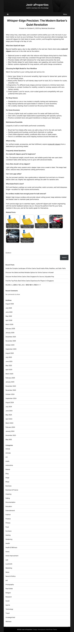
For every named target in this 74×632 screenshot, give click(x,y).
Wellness (8, 621)
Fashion (8, 514)
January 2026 (10, 332)
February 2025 (10, 378)
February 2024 (10, 427)
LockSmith (9, 564)
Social (7, 601)
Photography (10, 584)
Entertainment (10, 510)
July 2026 (9, 308)
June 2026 (9, 312)
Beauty (8, 469)
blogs (7, 477)
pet (7, 580)
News (7, 572)
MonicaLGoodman (48, 28)
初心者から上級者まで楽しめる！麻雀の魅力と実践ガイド (23, 285)
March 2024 (9, 423)
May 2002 (9, 439)
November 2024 (11, 390)
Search (8, 253)
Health (8, 543)
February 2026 (10, 328)
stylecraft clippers (54, 144)
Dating (8, 498)
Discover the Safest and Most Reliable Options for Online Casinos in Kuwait (30, 272)
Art (7, 457)
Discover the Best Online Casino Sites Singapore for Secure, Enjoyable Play (30, 276)
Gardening (9, 539)
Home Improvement (12, 556)
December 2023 (11, 435)
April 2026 (9, 320)
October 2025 (10, 345)
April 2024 (9, 419)
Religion (8, 593)
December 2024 (11, 386)
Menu (65, 14)
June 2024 (9, 411)
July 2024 (9, 406)
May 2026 (9, 316)
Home (7, 551)
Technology (9, 609)
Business (8, 486)
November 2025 (11, 341)
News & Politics (11, 576)
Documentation (10, 502)
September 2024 (11, 398)
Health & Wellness (11, 547)
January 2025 (10, 382)
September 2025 (11, 349)
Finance (8, 519)
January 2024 (10, 431)
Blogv (7, 482)
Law (7, 560)
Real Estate (9, 588)
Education (9, 506)
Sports (8, 605)
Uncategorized (10, 617)
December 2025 (11, 337)
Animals (8, 453)
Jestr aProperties (37, 4)
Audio (7, 461)
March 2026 (9, 324)
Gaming (8, 535)
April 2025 (9, 369)
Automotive (9, 465)
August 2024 (10, 402)
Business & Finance (12, 490)
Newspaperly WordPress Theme (47, 629)
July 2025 (9, 357)
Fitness (8, 523)
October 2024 (10, 394)
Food (7, 527)
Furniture (8, 531)
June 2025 (9, 361)
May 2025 (9, 365)
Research (9, 597)
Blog (7, 473)
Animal (8, 449)
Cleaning (8, 494)
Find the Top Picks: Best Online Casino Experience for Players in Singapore (30, 281)
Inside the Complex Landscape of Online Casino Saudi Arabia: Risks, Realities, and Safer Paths (36, 268)
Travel (8, 613)
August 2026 (10, 304)
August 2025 (10, 353)
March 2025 (9, 374)
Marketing (9, 568)
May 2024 (9, 415)
